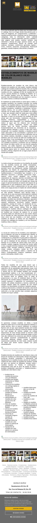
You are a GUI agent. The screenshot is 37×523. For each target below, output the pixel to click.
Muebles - (27, 468)
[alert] (18, 509)
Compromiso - (23, 465)
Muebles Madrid (15, 470)
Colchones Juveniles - (11, 473)
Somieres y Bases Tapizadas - (20, 475)
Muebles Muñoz (17, 9)
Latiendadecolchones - (11, 468)
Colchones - (25, 470)
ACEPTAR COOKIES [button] (18, 508)
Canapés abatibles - (25, 473)
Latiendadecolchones (20, 476)
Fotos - (21, 468)
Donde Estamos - (12, 467)
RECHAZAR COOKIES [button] (18, 513)
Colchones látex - (17, 471)
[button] (18, 517)
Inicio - (4, 465)
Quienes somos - (12, 465)
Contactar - (21, 467)
